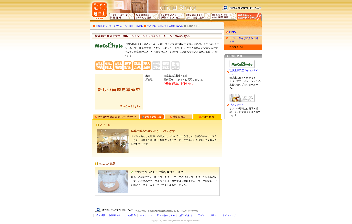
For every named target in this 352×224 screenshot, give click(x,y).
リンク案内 (130, 215)
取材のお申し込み (166, 215)
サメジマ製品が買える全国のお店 (244, 40)
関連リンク (114, 215)
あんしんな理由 (147, 17)
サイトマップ (229, 215)
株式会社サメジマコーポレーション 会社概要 (241, 7)
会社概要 (100, 215)
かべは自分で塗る (198, 17)
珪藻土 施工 (178, 116)
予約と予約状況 (152, 116)
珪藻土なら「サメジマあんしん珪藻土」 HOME (119, 26)
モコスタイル (236, 47)
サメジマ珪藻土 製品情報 (223, 17)
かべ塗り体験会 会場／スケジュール (116, 116)
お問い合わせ (185, 215)
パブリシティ (237, 104)
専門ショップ (249, 17)
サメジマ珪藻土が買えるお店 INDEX (165, 26)
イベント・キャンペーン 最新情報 (121, 17)
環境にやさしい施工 (172, 17)
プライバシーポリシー (208, 215)
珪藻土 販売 (207, 116)
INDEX (232, 32)
